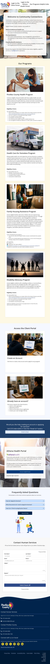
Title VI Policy (37, 653)
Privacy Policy (7, 653)
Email (5, 558)
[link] (25, 94)
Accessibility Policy (21, 653)
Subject (6, 563)
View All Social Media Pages (7, 647)
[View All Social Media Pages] (13, 647)
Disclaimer (13, 653)
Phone (27, 558)
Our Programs (35, 4)
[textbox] (25, 568)
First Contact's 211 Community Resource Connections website (25, 245)
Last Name (28, 553)
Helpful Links (44, 4)
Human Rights (30, 653)
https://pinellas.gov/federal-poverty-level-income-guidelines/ (22, 114)
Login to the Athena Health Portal (25, 4)
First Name (6, 553)
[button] (25, 501)
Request (6, 573)
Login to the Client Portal (15, 4)
